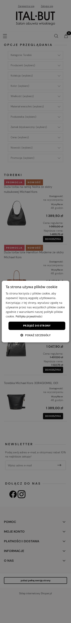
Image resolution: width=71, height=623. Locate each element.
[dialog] (35, 311)
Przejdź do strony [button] (37, 325)
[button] (35, 335)
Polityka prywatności (29, 316)
